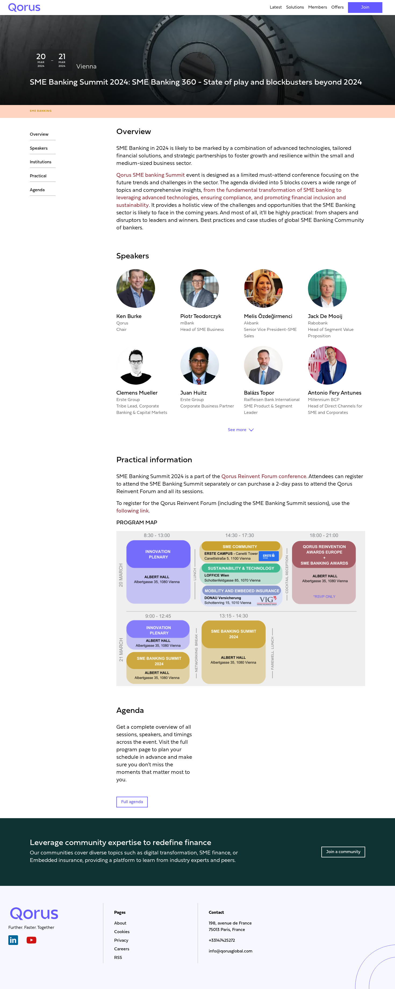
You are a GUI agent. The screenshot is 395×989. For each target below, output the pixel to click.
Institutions (40, 162)
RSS (118, 958)
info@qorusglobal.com (230, 951)
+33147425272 (222, 941)
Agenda (37, 190)
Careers (121, 949)
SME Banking (41, 111)
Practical (38, 176)
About (120, 923)
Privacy (121, 941)
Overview (39, 134)
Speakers (39, 148)
